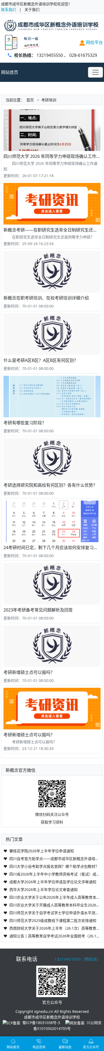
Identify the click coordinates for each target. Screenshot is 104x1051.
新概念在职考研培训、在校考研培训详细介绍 (46, 298)
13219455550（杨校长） (77, 959)
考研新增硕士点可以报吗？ (29, 672)
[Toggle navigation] (95, 72)
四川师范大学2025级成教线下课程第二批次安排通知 (52, 920)
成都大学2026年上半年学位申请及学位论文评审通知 (52, 881)
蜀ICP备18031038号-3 (41, 1022)
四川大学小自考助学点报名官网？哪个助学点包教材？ (54, 866)
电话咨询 (39, 1047)
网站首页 (9, 72)
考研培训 (48, 99)
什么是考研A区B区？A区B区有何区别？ (40, 360)
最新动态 (65, 1047)
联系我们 (8, 9)
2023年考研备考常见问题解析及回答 (38, 610)
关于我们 (32, 9)
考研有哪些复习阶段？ (24, 423)
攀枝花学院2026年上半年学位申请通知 (41, 850)
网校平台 (94, 42)
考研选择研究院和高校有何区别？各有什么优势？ (50, 485)
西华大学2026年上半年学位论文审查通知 (43, 889)
